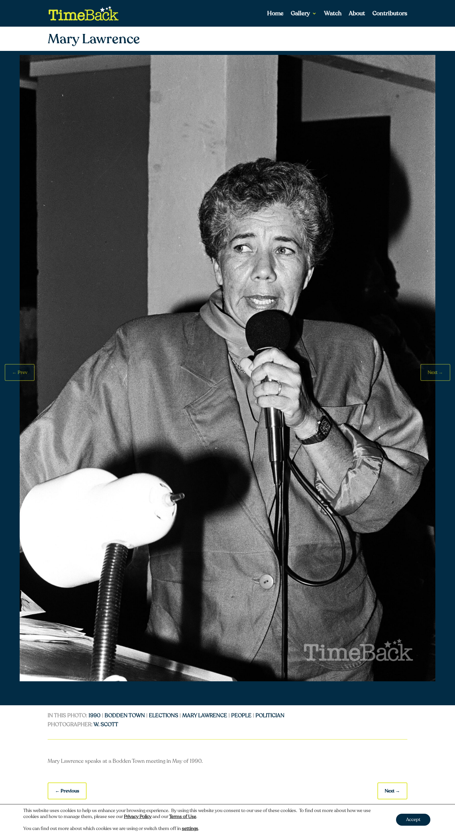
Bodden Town (125, 715)
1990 (95, 715)
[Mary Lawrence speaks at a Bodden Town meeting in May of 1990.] (227, 679)
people (241, 715)
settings (190, 829)
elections (163, 715)
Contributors (389, 14)
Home (275, 14)
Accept (413, 819)
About (357, 14)
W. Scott (106, 724)
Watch (332, 14)
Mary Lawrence (204, 715)
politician (269, 715)
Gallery (300, 14)
